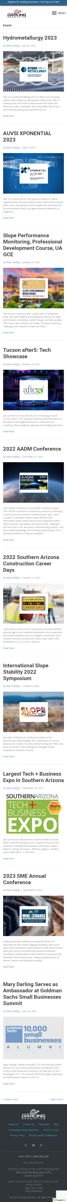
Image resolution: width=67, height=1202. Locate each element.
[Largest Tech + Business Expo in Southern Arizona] (33, 813)
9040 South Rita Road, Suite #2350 (33, 1172)
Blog (56, 1124)
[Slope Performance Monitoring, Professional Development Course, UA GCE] (33, 287)
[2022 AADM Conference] (33, 482)
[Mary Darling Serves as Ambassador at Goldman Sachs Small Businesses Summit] (33, 1037)
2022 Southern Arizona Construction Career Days (31, 563)
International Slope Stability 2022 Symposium (25, 671)
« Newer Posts (10, 1099)
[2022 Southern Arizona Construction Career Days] (33, 603)
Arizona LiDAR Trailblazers (43, 1135)
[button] (26, 1145)
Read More (8, 115)
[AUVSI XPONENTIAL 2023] (33, 173)
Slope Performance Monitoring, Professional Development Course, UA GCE (32, 245)
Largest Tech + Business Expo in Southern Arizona (33, 777)
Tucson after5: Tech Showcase (27, 353)
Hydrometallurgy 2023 (30, 38)
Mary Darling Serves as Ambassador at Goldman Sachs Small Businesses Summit (32, 993)
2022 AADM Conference (32, 449)
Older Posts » (57, 1099)
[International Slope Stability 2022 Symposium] (33, 711)
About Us (13, 1124)
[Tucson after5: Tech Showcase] (33, 389)
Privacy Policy (17, 1135)
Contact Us (29, 1124)
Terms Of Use (51, 1129)
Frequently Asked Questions (23, 1129)
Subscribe (44, 1124)
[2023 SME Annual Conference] (33, 915)
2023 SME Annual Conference (24, 879)
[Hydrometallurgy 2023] (33, 71)
